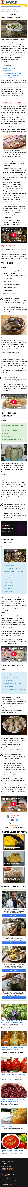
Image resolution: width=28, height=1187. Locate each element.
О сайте (4, 1163)
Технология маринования (9, 68)
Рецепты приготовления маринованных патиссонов (12, 864)
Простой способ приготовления (13, 73)
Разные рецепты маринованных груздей (9, 11)
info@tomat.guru (4, 1182)
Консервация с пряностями (12, 75)
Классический (8, 71)
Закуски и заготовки (10, 9)
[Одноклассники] (14, 820)
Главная (2, 9)
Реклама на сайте (7, 1166)
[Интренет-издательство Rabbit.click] (12, 1184)
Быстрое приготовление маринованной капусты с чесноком (12, 879)
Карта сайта (5, 1165)
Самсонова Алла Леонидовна (14, 816)
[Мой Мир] (17, 820)
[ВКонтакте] (12, 820)
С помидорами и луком (11, 77)
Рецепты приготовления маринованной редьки (12, 847)
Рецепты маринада (7, 70)
